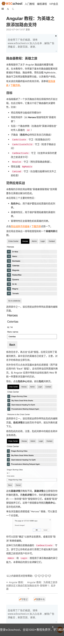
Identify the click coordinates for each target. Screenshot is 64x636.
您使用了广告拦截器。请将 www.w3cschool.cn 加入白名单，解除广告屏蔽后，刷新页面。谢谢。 (31, 43)
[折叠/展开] (2, 9)
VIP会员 (53, 3)
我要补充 (40, 599)
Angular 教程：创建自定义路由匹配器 (16, 585)
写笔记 (24, 599)
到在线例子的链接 (20, 226)
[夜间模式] (13, 9)
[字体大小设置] (7, 9)
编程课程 (42, 3)
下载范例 (15, 85)
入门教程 (30, 3)
